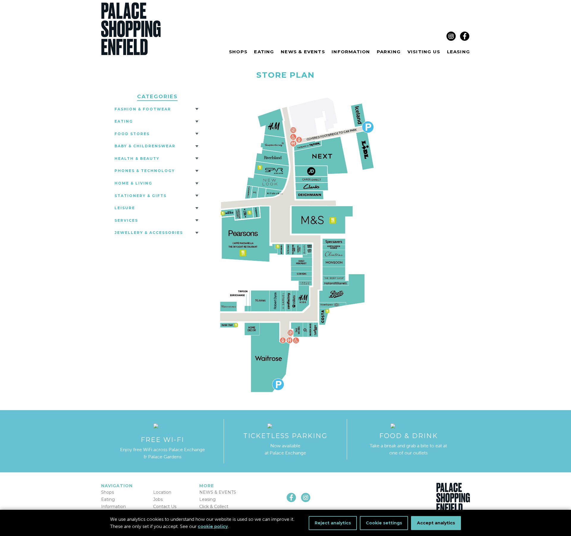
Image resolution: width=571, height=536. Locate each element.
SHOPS (238, 51)
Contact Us (164, 506)
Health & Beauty (136, 158)
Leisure (124, 208)
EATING (264, 51)
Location (162, 492)
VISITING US (423, 51)
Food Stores (132, 134)
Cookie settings (384, 523)
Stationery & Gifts (140, 195)
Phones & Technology (144, 170)
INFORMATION (351, 51)
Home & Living (133, 183)
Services (126, 220)
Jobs (158, 499)
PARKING (389, 51)
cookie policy (213, 526)
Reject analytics (333, 523)
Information (113, 506)
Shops (107, 492)
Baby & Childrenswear (144, 146)
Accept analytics (436, 523)
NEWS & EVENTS (303, 51)
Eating (123, 121)
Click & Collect (213, 506)
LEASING (458, 51)
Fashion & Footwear (142, 109)
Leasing (207, 499)
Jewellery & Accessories (148, 232)
